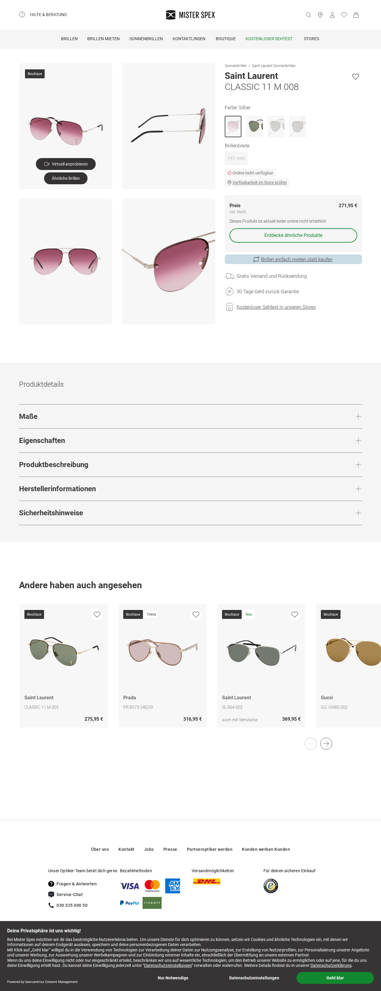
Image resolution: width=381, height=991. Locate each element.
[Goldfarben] (254, 126)
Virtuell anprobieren (70, 164)
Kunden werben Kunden (266, 849)
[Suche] (308, 15)
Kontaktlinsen (189, 38)
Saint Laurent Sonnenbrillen (274, 65)
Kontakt (126, 849)
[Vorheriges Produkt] (311, 744)
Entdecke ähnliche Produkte (293, 235)
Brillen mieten (103, 38)
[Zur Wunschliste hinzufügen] (356, 76)
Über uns (100, 849)
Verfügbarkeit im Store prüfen (259, 182)
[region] (190, 672)
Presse (170, 849)
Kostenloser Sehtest (269, 38)
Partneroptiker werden (210, 849)
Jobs (149, 849)
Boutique (226, 38)
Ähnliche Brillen (66, 178)
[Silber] (233, 126)
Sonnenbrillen (146, 38)
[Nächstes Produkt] (326, 744)
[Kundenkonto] (332, 15)
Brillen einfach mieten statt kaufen (296, 259)
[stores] (320, 15)
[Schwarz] (276, 126)
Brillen (69, 38)
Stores (311, 38)
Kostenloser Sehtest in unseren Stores (276, 307)
